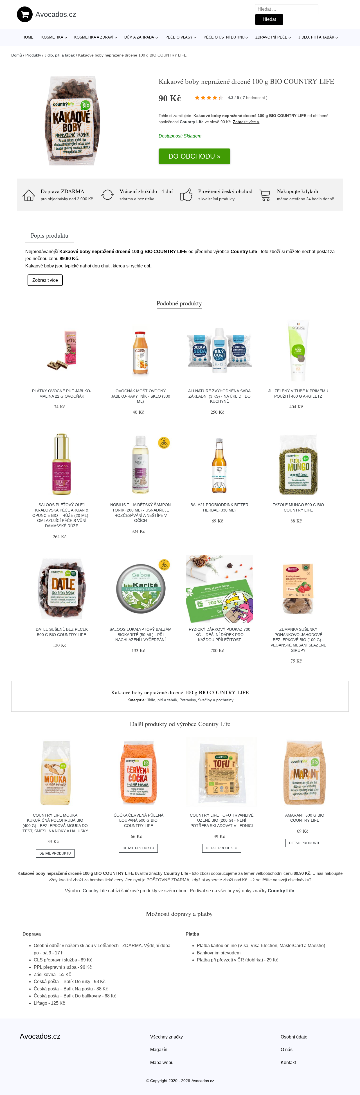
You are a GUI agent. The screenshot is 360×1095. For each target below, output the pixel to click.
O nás (286, 1049)
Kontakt (288, 1062)
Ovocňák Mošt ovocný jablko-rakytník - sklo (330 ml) (140, 396)
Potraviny (187, 700)
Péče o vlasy (179, 37)
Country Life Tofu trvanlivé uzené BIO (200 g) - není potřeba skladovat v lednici (221, 820)
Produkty (33, 55)
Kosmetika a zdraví (93, 37)
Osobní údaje (294, 1037)
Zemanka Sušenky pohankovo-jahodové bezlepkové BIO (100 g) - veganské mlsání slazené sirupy (298, 640)
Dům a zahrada (139, 37)
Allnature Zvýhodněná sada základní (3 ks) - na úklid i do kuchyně (219, 396)
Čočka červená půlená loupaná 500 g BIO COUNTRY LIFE (138, 820)
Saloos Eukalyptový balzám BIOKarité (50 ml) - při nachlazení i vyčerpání (140, 634)
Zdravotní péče (271, 37)
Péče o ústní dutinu (224, 37)
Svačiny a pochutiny (215, 700)
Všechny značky (166, 1037)
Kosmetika (52, 37)
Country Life (192, 122)
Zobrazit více (45, 280)
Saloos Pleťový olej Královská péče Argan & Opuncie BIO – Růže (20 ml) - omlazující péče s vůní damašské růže (61, 515)
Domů (16, 55)
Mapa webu (162, 1062)
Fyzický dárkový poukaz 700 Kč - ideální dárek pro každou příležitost (219, 634)
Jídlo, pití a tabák (316, 37)
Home (27, 37)
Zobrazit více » (246, 122)
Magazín (158, 1049)
